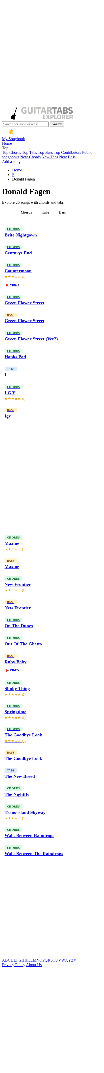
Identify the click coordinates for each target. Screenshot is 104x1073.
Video (12, 285)
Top (5, 148)
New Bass (67, 157)
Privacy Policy (13, 965)
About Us (34, 965)
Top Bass (45, 152)
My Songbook (13, 139)
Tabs (45, 212)
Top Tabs (29, 152)
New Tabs (50, 157)
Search (57, 124)
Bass (62, 212)
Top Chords (11, 152)
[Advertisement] (52, 54)
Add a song (11, 161)
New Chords (30, 157)
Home (7, 143)
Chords (26, 212)
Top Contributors (67, 152)
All (8, 212)
